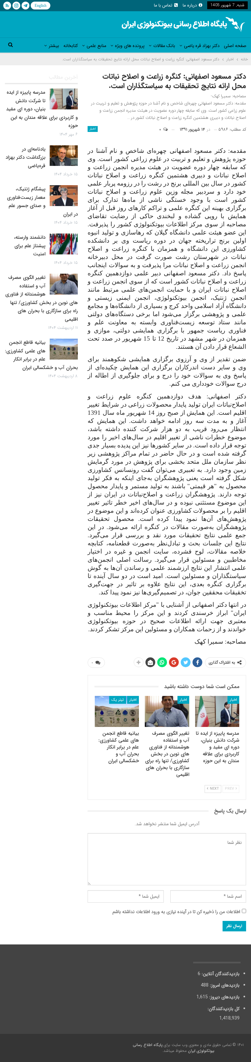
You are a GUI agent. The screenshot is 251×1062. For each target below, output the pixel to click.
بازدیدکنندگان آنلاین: (220, 973)
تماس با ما (163, 5)
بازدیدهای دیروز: (224, 997)
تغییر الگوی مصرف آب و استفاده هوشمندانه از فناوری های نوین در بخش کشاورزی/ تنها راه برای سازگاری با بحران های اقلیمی (41, 298)
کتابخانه (70, 45)
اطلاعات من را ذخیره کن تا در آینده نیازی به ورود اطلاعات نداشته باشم (176, 911)
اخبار (93, 128)
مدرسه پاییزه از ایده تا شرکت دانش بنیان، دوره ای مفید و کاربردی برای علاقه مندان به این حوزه (42, 109)
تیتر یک (117, 700)
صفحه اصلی (235, 45)
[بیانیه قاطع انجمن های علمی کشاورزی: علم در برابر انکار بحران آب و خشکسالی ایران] (117, 711)
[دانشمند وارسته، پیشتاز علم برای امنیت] (64, 243)
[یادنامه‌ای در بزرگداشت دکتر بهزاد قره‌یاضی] (64, 155)
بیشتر (54, 45)
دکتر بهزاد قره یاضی (202, 45)
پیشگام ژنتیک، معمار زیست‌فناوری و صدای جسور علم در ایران (42, 201)
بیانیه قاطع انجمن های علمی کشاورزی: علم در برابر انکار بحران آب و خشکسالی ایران (41, 355)
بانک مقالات (164, 45)
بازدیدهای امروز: (224, 985)
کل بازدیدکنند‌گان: (223, 1008)
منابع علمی (96, 45)
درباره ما (190, 5)
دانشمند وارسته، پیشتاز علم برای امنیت (29, 245)
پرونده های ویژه (129, 45)
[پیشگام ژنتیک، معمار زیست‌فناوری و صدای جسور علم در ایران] (64, 195)
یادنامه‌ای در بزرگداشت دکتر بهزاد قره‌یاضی (25, 157)
